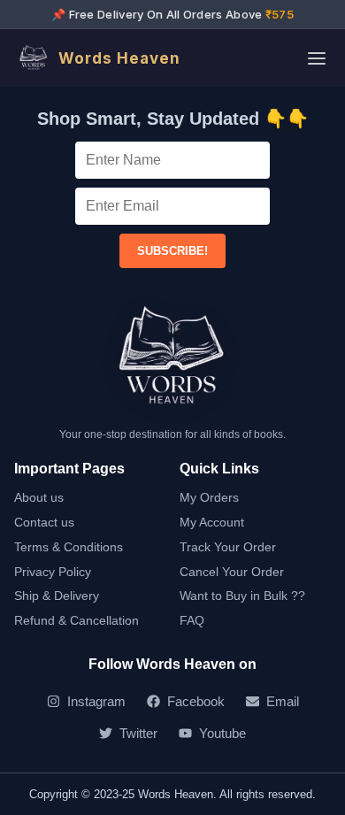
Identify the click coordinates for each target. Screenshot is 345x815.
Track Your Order (228, 547)
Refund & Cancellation (76, 620)
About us (39, 497)
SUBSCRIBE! (172, 251)
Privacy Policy (52, 572)
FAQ (192, 620)
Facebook (196, 701)
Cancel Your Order (232, 572)
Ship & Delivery (56, 595)
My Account (212, 522)
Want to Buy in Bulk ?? (242, 595)
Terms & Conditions (68, 547)
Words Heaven (119, 58)
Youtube (222, 733)
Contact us (44, 522)
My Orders (209, 497)
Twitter (138, 733)
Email (282, 701)
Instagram (96, 701)
